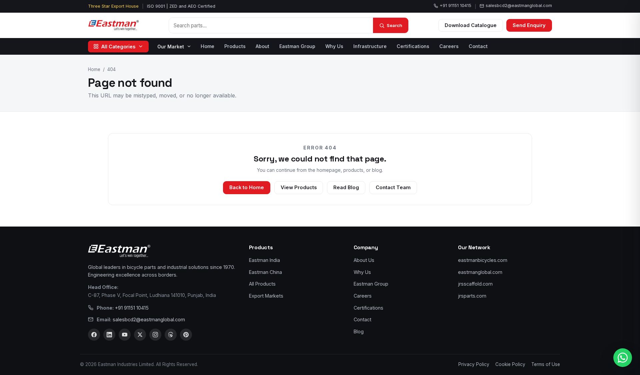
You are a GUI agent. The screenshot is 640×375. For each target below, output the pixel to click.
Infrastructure (370, 46)
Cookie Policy (510, 364)
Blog (359, 331)
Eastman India (264, 260)
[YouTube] (125, 335)
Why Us (334, 46)
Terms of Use (545, 364)
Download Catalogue (471, 25)
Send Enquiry (529, 25)
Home (207, 46)
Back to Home (246, 187)
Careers (449, 46)
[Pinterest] (186, 335)
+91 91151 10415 (455, 5)
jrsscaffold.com (475, 284)
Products (235, 46)
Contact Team (393, 187)
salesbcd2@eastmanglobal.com (519, 5)
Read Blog (346, 187)
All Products (262, 284)
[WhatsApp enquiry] (622, 357)
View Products (299, 187)
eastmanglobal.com (480, 272)
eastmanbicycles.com (482, 260)
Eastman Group (297, 46)
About (262, 46)
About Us (364, 260)
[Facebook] (94, 335)
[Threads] (171, 335)
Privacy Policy (473, 364)
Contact (478, 46)
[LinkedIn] (109, 335)
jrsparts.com (472, 296)
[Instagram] (155, 335)
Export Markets (266, 296)
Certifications (413, 46)
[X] (140, 335)
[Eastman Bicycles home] (113, 25)
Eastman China (265, 272)
